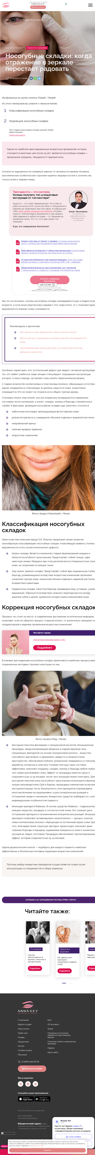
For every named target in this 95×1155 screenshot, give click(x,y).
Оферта (51, 1048)
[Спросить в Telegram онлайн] (67, 5)
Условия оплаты (25, 1050)
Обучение (22, 1055)
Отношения (35, 949)
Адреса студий (24, 1024)
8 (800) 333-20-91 (38, 4)
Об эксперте (53, 1024)
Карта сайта (53, 1052)
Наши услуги (23, 1029)
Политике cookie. (38, 1146)
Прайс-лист (23, 1033)
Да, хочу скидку (73, 1136)
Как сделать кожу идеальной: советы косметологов (48, 332)
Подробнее (44, 647)
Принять (47, 1150)
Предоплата (23, 1042)
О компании (23, 1020)
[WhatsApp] (35, 78)
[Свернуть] (91, 1120)
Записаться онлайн (38, 7)
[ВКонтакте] (31, 78)
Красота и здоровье (37, 48)
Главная (7, 20)
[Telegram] (39, 78)
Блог (18, 20)
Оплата (21, 1046)
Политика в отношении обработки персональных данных (59, 1035)
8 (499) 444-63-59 (30, 1062)
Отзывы (21, 1037)
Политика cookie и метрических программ (62, 1043)
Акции (50, 1029)
